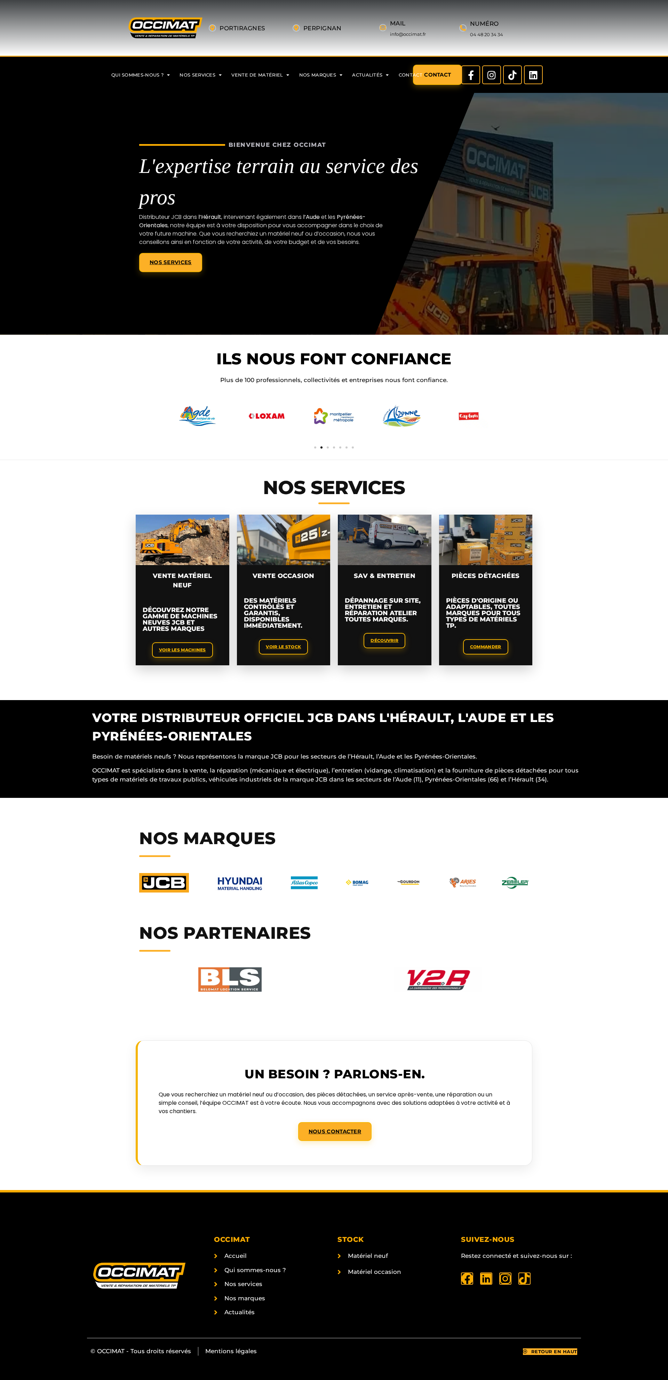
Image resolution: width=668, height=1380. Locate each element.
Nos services (197, 75)
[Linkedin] (533, 74)
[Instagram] (491, 74)
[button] (315, 447)
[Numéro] (463, 28)
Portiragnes (242, 28)
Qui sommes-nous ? (137, 75)
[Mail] (383, 27)
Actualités (367, 75)
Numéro (484, 23)
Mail (398, 23)
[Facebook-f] (470, 74)
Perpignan (322, 28)
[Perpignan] (296, 28)
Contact (410, 75)
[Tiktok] (512, 74)
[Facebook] (467, 1278)
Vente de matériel (257, 75)
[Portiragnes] (212, 28)
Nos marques (317, 75)
